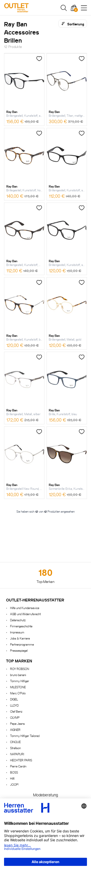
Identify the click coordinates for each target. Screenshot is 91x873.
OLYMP (14, 717)
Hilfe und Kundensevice (24, 607)
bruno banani (18, 674)
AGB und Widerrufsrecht (25, 613)
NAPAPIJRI (17, 753)
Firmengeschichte (21, 626)
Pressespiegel (19, 650)
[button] (64, 8)
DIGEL (14, 699)
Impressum (17, 632)
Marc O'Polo (18, 693)
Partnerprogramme (22, 644)
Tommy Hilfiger (19, 680)
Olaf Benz (16, 711)
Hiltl (12, 778)
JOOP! (14, 784)
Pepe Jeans (17, 723)
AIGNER (15, 729)
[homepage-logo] (28, 7)
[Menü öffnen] (84, 8)
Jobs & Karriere (20, 638)
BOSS (14, 772)
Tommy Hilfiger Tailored (24, 735)
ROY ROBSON (19, 668)
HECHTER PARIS (21, 760)
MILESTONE (18, 686)
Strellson (15, 747)
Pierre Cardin (18, 766)
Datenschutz (18, 619)
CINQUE (15, 741)
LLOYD (14, 705)
